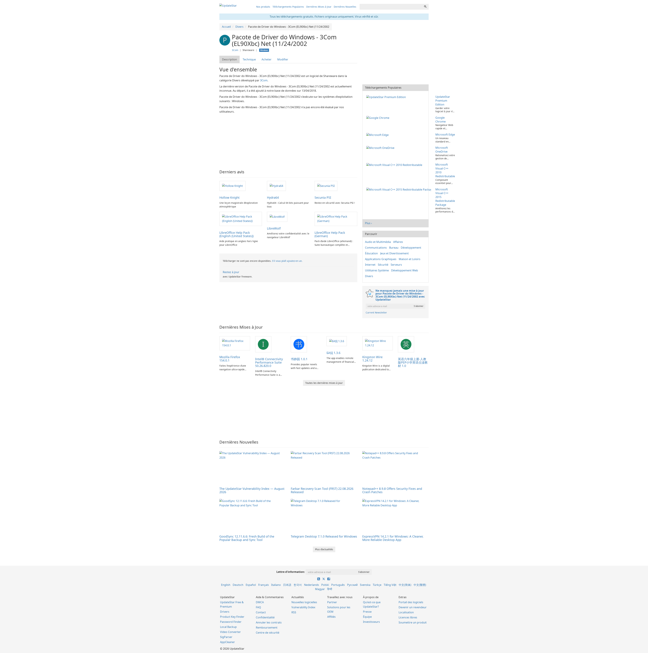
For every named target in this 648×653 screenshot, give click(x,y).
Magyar (320, 589)
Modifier (282, 59)
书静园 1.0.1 (299, 359)
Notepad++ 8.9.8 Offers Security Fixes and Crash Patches (392, 490)
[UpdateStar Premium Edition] (386, 97)
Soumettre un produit (413, 622)
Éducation (371, 253)
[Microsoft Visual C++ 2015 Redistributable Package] (399, 189)
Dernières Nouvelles (345, 6)
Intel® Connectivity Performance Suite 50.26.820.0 (269, 362)
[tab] (229, 59)
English (225, 585)
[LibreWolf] (277, 216)
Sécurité (383, 264)
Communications (376, 247)
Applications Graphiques (380, 259)
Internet (370, 264)
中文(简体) (405, 585)
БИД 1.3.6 (333, 353)
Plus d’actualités (324, 549)
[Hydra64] (276, 186)
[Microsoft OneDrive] (381, 148)
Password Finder (230, 622)
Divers (369, 276)
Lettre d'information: (290, 572)
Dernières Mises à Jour (318, 6)
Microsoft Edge (445, 134)
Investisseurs (371, 622)
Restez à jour (231, 272)
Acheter (267, 59)
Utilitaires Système (377, 270)
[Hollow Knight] (232, 186)
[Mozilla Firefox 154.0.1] (234, 343)
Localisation (406, 612)
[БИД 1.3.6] (336, 341)
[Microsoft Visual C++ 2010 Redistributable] (395, 164)
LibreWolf (274, 228)
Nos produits (263, 6)
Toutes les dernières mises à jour (324, 382)
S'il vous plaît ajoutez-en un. (287, 260)
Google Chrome (440, 119)
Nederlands (311, 585)
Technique (249, 59)
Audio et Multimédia (378, 242)
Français (263, 585)
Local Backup (228, 627)
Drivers (224, 612)
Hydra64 (273, 197)
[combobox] (391, 7)
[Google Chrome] (378, 117)
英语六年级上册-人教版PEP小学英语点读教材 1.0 (413, 362)
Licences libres (408, 617)
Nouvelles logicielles (304, 602)
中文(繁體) (420, 585)
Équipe (367, 617)
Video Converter (230, 632)
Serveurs (396, 264)
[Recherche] (425, 7)
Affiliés (331, 617)
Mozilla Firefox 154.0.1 (229, 358)
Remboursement (266, 627)
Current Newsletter (376, 312)
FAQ (258, 607)
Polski (325, 585)
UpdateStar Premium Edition (442, 100)
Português (338, 585)
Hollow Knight (229, 197)
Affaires (398, 242)
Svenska (365, 585)
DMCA (260, 602)
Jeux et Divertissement (394, 253)
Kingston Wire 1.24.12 (372, 358)
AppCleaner (227, 642)
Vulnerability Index (303, 607)
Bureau (393, 247)
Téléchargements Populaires (288, 6)
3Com (235, 50)
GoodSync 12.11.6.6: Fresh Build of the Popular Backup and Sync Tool (246, 538)
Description (229, 59)
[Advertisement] (288, 139)
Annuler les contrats (269, 622)
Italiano (276, 585)
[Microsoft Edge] (378, 134)
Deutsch (238, 585)
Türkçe (377, 585)
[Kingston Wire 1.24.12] (377, 343)
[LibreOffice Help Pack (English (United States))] (240, 218)
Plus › (368, 223)
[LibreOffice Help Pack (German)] (335, 218)
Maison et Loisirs (409, 259)
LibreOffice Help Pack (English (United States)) (236, 234)
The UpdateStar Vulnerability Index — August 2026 (252, 490)
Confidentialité (265, 617)
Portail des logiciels (411, 602)
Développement (411, 247)
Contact (261, 612)
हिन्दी (329, 589)
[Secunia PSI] (326, 186)
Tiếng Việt (390, 585)
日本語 (287, 585)
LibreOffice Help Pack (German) (330, 234)
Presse (367, 612)
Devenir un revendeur (413, 607)
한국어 (298, 585)
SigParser (226, 637)
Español (251, 585)
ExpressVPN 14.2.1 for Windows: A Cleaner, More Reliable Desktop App (392, 538)
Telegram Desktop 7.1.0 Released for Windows (324, 536)
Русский (352, 585)
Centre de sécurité (267, 632)
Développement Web (404, 270)
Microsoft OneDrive (441, 149)
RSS (293, 612)
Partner (332, 602)
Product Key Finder (232, 617)
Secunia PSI (323, 197)
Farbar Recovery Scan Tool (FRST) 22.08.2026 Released (322, 490)
